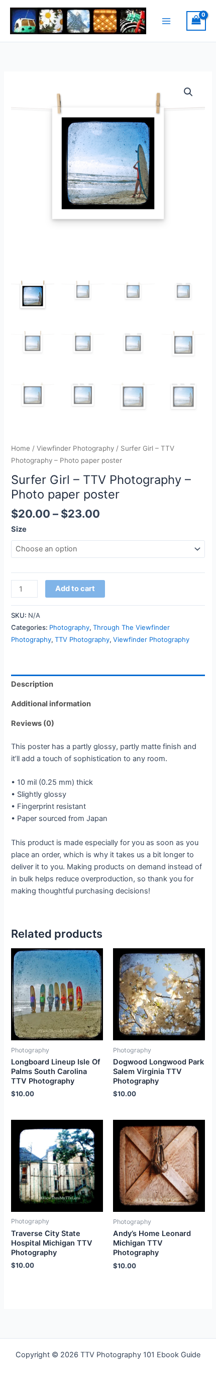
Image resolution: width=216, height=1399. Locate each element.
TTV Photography (82, 639)
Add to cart (75, 588)
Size (19, 529)
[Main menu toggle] (166, 21)
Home (20, 448)
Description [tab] (32, 684)
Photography (69, 627)
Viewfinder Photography (75, 448)
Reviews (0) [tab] (32, 723)
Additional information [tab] (51, 703)
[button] (188, 92)
